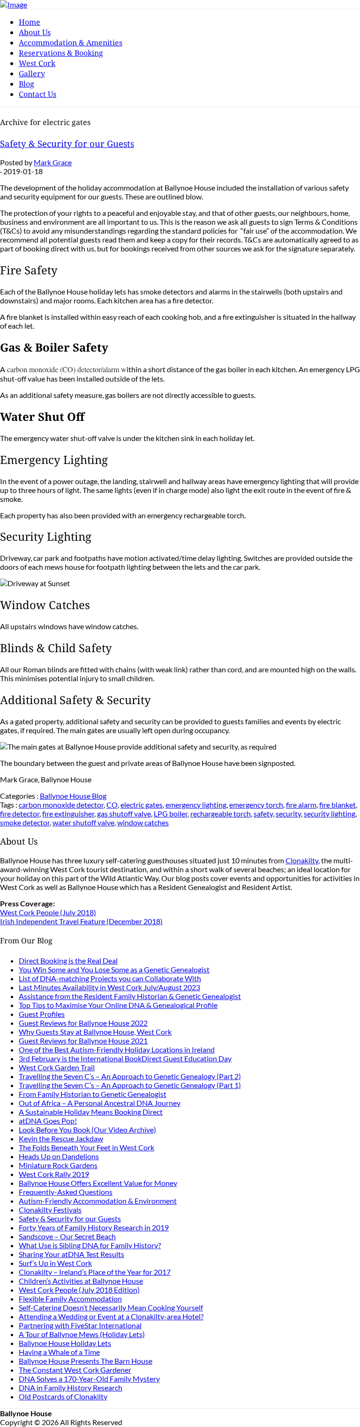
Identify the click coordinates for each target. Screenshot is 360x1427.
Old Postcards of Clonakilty (63, 1396)
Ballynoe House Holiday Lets (65, 1343)
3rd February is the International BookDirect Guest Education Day (125, 1058)
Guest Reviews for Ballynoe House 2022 (83, 1022)
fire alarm (301, 804)
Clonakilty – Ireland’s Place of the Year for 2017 (95, 1271)
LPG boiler (171, 813)
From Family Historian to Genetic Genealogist (92, 1093)
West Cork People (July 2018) (48, 912)
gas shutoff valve (124, 813)
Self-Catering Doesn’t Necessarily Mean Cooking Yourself (111, 1307)
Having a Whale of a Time (59, 1351)
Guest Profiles (42, 1013)
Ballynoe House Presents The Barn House (85, 1360)
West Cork (37, 63)
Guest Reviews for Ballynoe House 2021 (83, 1040)
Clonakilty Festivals (50, 1209)
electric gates (141, 804)
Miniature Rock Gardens (58, 1165)
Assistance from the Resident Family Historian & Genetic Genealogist (130, 996)
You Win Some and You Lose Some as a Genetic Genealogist (114, 969)
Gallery (32, 73)
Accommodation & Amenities (70, 42)
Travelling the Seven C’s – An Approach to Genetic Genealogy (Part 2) (130, 1076)
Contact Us (37, 94)
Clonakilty (301, 860)
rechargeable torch (220, 813)
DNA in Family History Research (70, 1387)
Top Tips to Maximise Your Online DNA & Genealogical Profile (118, 1004)
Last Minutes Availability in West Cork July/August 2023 (109, 987)
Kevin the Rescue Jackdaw (61, 1138)
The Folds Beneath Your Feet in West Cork (86, 1147)
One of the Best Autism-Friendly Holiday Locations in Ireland (117, 1049)
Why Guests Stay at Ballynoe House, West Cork (95, 1031)
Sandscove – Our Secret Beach (67, 1236)
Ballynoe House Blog (73, 795)
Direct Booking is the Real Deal (68, 960)
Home (29, 22)
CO (112, 804)
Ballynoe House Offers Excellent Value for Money (98, 1182)
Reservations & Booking (61, 53)
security (288, 813)
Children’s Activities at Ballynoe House (81, 1280)
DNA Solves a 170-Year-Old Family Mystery (89, 1378)
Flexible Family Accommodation (70, 1298)
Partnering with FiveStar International (80, 1325)
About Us (35, 32)
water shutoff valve (83, 822)
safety (263, 813)
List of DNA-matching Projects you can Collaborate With (110, 978)
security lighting (329, 813)
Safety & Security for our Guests (67, 143)
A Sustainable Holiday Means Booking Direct (91, 1111)
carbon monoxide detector (61, 804)
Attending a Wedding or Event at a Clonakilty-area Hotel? (111, 1316)
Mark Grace (53, 162)
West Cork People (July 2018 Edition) (79, 1289)
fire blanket (337, 804)
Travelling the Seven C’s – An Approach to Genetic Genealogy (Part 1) (130, 1085)
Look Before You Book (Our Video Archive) (87, 1129)
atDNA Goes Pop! (48, 1120)
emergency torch (256, 804)
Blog (26, 84)
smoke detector (25, 822)
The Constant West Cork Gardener (75, 1369)
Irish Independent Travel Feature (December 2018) (81, 921)
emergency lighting (195, 804)
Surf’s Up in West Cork (55, 1262)
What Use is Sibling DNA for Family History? (90, 1245)
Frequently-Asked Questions (65, 1191)
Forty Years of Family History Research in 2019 (94, 1227)
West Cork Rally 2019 (54, 1174)
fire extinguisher (68, 813)
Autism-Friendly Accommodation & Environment (98, 1200)
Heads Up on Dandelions (59, 1156)
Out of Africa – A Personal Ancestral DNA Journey (99, 1102)
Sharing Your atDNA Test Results (71, 1254)
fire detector (19, 813)
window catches (143, 822)
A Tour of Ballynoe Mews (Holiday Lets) (82, 1334)
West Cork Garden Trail (57, 1067)
